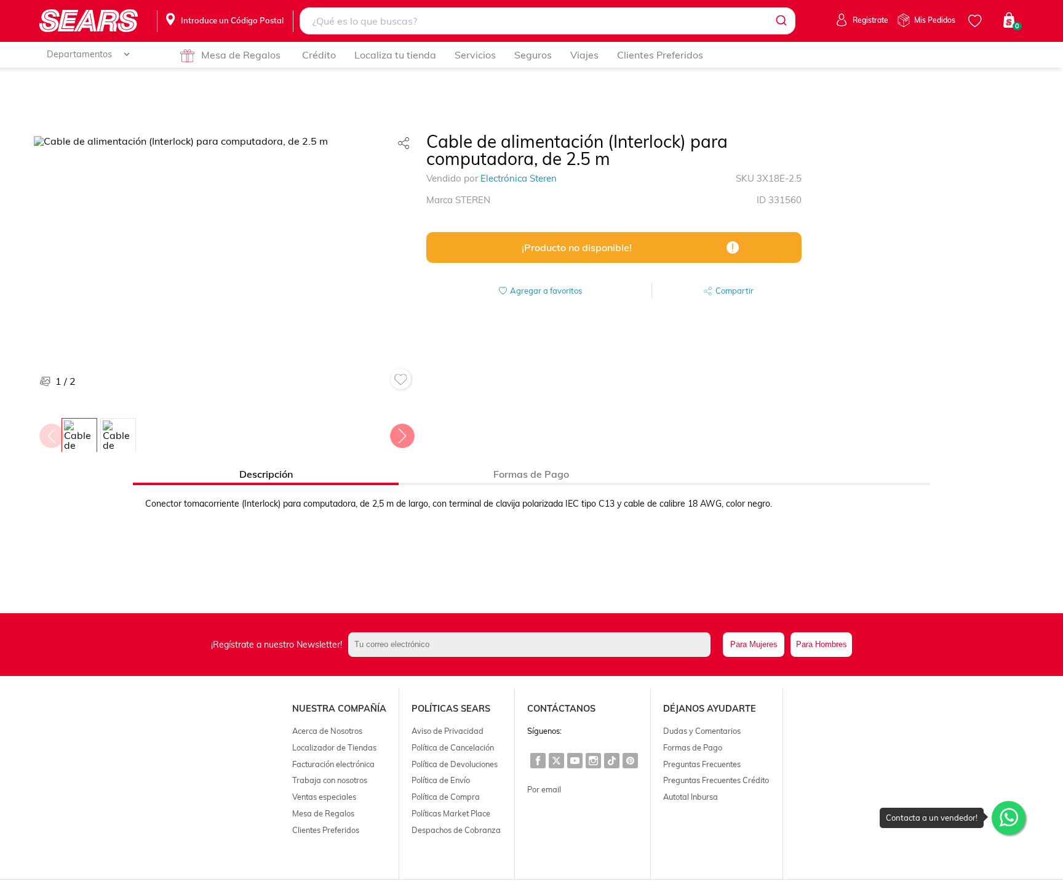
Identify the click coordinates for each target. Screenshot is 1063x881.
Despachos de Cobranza (456, 830)
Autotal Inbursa (690, 797)
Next (401, 433)
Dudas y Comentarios (702, 731)
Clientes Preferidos (660, 55)
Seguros (533, 55)
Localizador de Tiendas (334, 747)
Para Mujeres (754, 644)
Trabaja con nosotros (329, 780)
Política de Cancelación (453, 747)
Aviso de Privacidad (448, 731)
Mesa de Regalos (241, 55)
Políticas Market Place (451, 813)
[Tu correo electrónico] (532, 644)
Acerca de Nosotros (327, 731)
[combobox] (548, 20)
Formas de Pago (692, 747)
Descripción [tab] (266, 474)
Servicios (475, 55)
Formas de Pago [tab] (531, 474)
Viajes (584, 55)
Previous (51, 433)
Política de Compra (446, 797)
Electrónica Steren (518, 178)
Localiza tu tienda (395, 55)
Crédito (319, 55)
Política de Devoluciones (455, 764)
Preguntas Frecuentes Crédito (716, 780)
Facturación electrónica (333, 764)
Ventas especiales (324, 797)
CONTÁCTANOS (561, 708)
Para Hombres (821, 644)
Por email (544, 789)
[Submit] (780, 21)
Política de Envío (441, 780)
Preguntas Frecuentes (702, 764)
